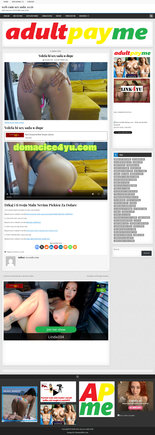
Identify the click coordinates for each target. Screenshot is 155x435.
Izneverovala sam (133, 165)
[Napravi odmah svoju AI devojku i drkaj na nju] (135, 410)
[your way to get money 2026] (77, 44)
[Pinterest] (56, 247)
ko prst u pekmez (140, 171)
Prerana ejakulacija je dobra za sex (126, 197)
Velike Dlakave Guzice (121, 223)
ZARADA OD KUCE (47, 16)
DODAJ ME (7, 16)
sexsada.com (48, 60)
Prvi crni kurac (119, 200)
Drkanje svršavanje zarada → (98, 276)
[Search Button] (77, 376)
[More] (75, 247)
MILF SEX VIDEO (18, 16)
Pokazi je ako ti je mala (121, 188)
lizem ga (117, 174)
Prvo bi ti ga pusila (133, 200)
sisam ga (117, 212)
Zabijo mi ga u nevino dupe (123, 235)
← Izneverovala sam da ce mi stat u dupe (18, 276)
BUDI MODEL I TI (18, 2)
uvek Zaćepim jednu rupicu (123, 220)
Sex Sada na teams (140, 209)
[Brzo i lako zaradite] (19, 421)
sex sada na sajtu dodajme (123, 209)
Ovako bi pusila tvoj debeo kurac (125, 185)
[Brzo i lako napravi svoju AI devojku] (132, 77)
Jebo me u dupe (135, 168)
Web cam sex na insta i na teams (124, 229)
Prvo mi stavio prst (121, 203)
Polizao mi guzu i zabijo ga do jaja (125, 191)
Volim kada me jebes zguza (123, 226)
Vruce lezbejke (139, 226)
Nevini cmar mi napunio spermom (125, 180)
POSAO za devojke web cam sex (124, 194)
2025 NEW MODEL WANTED (38, 239)
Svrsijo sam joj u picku (122, 214)
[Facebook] (37, 247)
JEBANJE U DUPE (56, 51)
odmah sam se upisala (121, 182)
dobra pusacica (119, 165)
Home (6, 2)
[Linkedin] (51, 247)
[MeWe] (61, 247)
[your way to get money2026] (97, 416)
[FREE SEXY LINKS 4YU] (132, 102)
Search (116, 249)
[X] (42, 247)
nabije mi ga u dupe (136, 174)
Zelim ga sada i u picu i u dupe (124, 241)
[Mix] (65, 247)
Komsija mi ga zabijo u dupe (123, 171)
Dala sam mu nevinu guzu (122, 162)
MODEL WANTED (33, 222)
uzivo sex (137, 220)
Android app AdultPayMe (122, 159)
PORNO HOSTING (70, 16)
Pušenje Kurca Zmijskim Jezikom (124, 206)
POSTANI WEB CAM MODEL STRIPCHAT (42, 231)
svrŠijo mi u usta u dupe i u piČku (125, 217)
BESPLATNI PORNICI (32, 16)
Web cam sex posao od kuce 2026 (125, 232)
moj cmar (125, 174)
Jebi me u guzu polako (121, 168)
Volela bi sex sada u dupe (56, 56)
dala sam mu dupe (138, 159)
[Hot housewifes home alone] (56, 136)
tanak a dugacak (144, 217)
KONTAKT (30, 2)
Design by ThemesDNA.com (77, 432)
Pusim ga (133, 203)
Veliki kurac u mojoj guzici (139, 223)
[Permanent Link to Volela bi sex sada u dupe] (55, 91)
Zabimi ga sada (18, 252)
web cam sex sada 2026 (17, 7)
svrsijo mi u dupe (128, 212)
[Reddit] (46, 247)
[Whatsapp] (70, 247)
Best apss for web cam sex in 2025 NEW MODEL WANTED (49, 214)
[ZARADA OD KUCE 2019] (58, 403)
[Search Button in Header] (151, 16)
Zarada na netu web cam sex (123, 238)
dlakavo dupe (137, 162)
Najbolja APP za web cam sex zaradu (126, 177)
